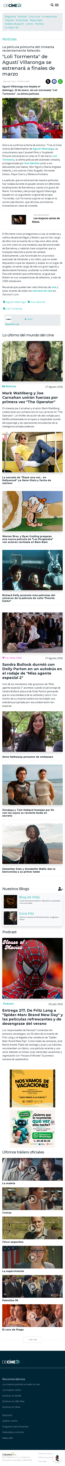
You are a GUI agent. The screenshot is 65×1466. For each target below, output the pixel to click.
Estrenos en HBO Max (13, 1401)
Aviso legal (42, 1461)
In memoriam (49, 16)
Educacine (7, 1415)
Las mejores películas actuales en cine (21, 1384)
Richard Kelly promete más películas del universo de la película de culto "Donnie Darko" (28, 598)
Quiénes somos (10, 1420)
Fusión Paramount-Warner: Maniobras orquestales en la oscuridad (40, 902)
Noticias (22, 16)
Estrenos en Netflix (11, 1395)
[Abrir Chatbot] (57, 1458)
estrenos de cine (42, 290)
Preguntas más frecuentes (15, 1426)
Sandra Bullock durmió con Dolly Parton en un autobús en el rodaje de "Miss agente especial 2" (32, 671)
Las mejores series (11, 1389)
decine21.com (12, 324)
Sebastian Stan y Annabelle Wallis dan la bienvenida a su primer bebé (28, 870)
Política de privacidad (46, 1457)
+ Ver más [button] (32, 1339)
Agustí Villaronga (43, 148)
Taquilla (9, 20)
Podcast (8, 1003)
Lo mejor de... (12, 27)
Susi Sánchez (37, 302)
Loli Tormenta (13, 308)
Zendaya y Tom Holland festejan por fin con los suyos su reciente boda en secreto (28, 813)
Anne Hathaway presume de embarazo (27, 756)
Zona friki (26, 913)
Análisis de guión (14, 23)
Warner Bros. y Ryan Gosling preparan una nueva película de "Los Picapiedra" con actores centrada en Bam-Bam (27, 539)
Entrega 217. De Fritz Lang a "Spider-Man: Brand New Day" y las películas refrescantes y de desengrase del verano (32, 1017)
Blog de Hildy (29, 897)
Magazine (10, 16)
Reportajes (36, 20)
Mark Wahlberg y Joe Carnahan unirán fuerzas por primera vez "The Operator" (30, 397)
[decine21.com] (10, 1361)
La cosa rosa (13, 657)
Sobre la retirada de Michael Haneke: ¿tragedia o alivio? (39, 918)
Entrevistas (22, 20)
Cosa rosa (34, 16)
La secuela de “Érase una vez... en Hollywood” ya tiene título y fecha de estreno (26, 480)
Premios (39, 23)
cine (53, 287)
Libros (29, 23)
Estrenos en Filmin (11, 1407)
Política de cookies (45, 1454)
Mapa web (7, 1437)
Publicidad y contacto (13, 1432)
